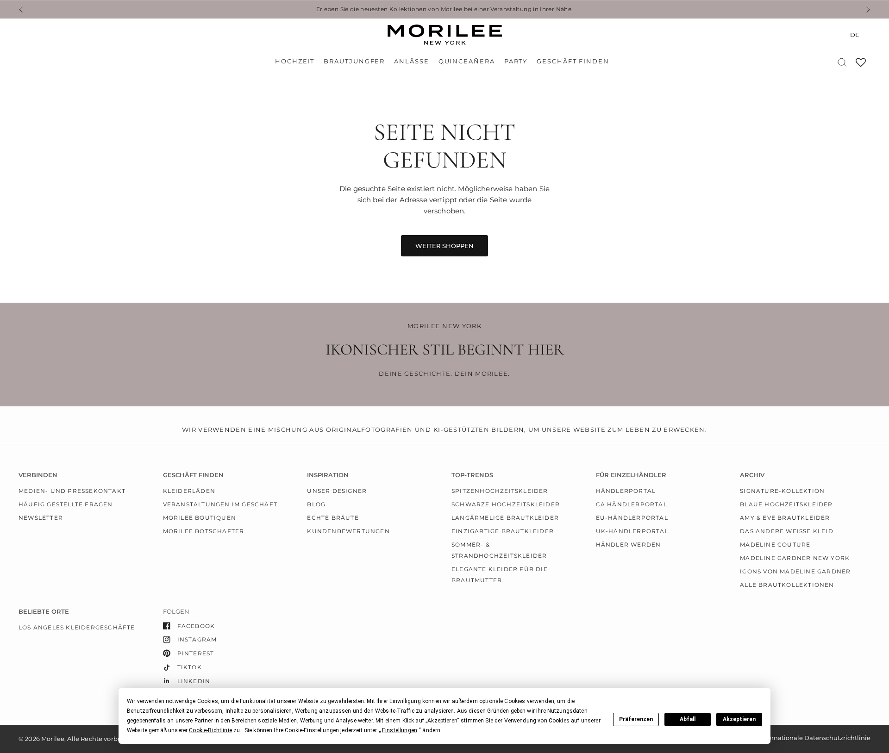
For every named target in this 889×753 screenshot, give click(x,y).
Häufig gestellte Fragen (66, 504)
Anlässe (411, 61)
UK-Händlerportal (632, 531)
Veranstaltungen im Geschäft (220, 504)
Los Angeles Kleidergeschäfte (77, 627)
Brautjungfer (354, 61)
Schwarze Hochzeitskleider (505, 504)
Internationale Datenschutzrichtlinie (814, 737)
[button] (210, 730)
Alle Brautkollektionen (787, 584)
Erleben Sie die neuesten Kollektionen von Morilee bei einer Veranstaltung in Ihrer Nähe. (444, 9)
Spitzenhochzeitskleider (499, 490)
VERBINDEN (38, 475)
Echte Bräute (332, 517)
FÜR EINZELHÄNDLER (631, 475)
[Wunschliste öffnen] (861, 65)
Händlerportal (626, 490)
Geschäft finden (573, 61)
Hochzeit (294, 61)
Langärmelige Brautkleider (505, 517)
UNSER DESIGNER (337, 490)
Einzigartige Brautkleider (502, 531)
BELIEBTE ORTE (44, 612)
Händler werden (628, 544)
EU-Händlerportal (632, 517)
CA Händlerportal (631, 504)
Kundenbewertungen (348, 531)
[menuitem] (297, 61)
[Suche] (842, 62)
